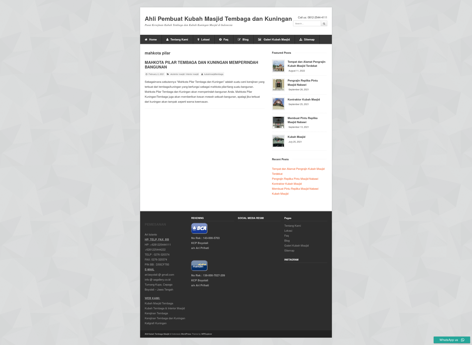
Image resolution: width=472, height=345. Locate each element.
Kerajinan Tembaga (156, 313)
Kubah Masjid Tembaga (159, 303)
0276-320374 (161, 254)
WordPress (186, 333)
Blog (245, 39)
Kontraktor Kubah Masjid (304, 99)
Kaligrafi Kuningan (155, 323)
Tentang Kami (179, 39)
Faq (225, 39)
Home (153, 39)
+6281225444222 (155, 249)
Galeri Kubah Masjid (276, 39)
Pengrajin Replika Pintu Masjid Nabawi (303, 82)
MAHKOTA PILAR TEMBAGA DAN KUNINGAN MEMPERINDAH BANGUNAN (201, 64)
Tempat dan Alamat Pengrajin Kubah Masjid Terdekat (306, 64)
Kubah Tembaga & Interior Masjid (165, 308)
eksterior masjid (177, 73)
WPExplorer (206, 333)
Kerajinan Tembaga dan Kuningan (165, 318)
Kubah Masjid (296, 137)
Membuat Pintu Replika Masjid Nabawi (302, 120)
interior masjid (192, 73)
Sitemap (309, 39)
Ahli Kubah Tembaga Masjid (157, 333)
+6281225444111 (160, 244)
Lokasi (205, 39)
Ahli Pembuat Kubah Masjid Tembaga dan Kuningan (218, 18)
